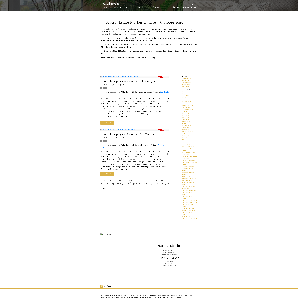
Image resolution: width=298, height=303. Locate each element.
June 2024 (185, 137)
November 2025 (187, 105)
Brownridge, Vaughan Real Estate (114, 86)
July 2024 (185, 135)
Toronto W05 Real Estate (134, 184)
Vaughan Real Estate (145, 184)
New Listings (186, 80)
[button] (159, 258)
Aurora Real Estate (111, 180)
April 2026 (185, 96)
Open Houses (186, 82)
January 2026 (186, 102)
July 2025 (185, 113)
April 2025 (185, 119)
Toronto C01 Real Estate (145, 183)
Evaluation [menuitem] (185, 7)
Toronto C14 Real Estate (122, 184)
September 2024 (187, 131)
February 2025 (187, 123)
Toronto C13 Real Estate (111, 184)
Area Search (157, 7)
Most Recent (186, 92)
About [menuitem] (193, 7)
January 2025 (186, 125)
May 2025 (185, 117)
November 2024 (187, 129)
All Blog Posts (186, 78)
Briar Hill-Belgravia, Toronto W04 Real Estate (126, 180)
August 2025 (186, 111)
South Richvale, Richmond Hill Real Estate (115, 183)
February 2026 (187, 100)
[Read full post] (134, 78)
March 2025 (186, 121)
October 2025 (186, 107)
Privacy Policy (174, 286)
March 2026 (186, 98)
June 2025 (185, 115)
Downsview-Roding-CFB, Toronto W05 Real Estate (111, 182)
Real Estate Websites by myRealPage (188, 286)
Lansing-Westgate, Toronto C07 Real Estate (134, 182)
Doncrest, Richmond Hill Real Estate (161, 180)
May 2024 (185, 139)
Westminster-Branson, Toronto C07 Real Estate (189, 212)
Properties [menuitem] (145, 7)
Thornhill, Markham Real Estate (132, 183)
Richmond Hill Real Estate (150, 182)
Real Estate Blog (187, 84)
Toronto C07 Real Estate (156, 183)
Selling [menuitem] (175, 7)
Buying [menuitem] (167, 7)
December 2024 (187, 127)
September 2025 (187, 110)
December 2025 (187, 104)
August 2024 (186, 133)
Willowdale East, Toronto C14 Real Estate (113, 186)
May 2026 (185, 94)
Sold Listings (186, 86)
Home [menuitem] (138, 7)
